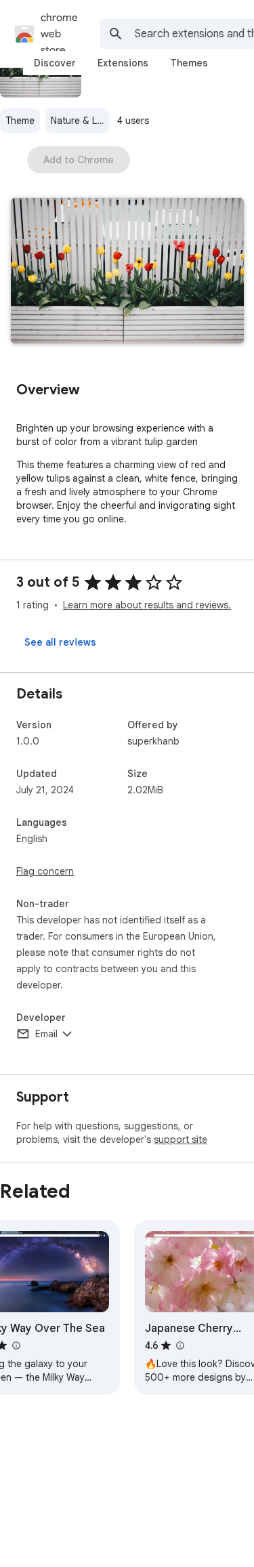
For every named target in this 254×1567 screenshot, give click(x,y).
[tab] (55, 63)
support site (180, 1139)
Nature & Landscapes (80, 120)
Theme (20, 120)
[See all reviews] (60, 642)
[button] (127, 272)
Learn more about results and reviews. (147, 605)
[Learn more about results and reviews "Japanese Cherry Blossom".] (179, 1345)
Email (46, 1034)
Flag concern (45, 871)
